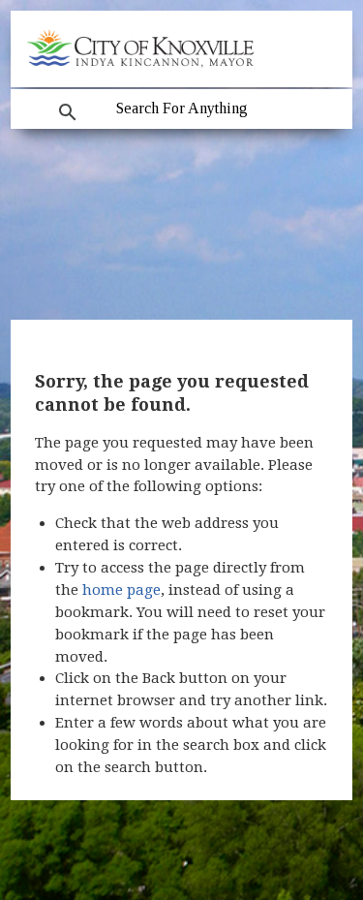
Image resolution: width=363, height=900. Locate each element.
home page (121, 590)
